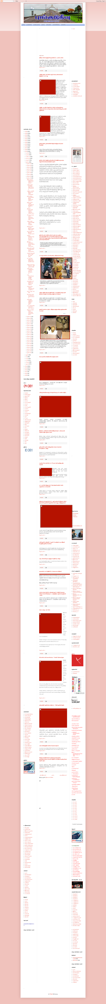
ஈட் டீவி (26, 418)
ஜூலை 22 (29, 178)
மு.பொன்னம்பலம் (76, 671)
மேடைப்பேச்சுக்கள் (28, 848)
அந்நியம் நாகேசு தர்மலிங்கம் (76, 602)
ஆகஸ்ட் (27, 160)
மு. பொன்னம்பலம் (75, 768)
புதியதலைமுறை (28, 419)
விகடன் (26, 912)
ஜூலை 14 (29, 329)
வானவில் (26, 440)
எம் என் (26, 400)
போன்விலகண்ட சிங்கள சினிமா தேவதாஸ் (77, 586)
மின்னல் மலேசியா (28, 747)
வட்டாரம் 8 (75, 813)
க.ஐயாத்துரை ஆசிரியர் (76, 784)
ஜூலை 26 (29, 172)
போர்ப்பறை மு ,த (76, 609)
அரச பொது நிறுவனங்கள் (76, 791)
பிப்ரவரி (27, 362)
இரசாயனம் (75, 260)
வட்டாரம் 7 (75, 811)
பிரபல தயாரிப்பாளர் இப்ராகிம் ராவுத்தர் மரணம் (48, 356)
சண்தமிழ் (27, 737)
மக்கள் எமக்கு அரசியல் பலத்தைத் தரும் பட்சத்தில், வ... (30, 288)
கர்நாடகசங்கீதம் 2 (76, 173)
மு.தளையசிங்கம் (75, 772)
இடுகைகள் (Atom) (49, 777)
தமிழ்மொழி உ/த (76, 227)
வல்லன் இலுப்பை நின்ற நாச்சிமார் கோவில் (76, 716)
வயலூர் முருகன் (37, 24)
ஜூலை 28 (29, 169)
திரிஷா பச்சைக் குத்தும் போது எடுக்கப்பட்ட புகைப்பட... (30, 181)
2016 (26, 149)
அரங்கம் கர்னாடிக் (28, 725)
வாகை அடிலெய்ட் (28, 733)
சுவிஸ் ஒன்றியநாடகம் (77, 708)
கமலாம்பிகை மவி (76, 547)
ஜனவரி (27, 364)
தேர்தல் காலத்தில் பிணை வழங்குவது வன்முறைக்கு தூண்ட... (30, 312)
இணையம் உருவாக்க (29, 831)
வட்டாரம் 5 (75, 808)
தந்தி (26, 438)
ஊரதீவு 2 (74, 906)
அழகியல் (74, 276)
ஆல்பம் (73, 766)
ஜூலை (27, 162)
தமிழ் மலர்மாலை (76, 218)
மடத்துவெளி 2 (75, 901)
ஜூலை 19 (29, 320)
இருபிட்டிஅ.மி (75, 559)
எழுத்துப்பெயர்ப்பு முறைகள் (76, 203)
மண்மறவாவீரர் (75, 935)
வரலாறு (74, 332)
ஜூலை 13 (29, 331)
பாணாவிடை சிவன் (75, 723)
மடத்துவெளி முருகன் (77, 917)
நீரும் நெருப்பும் (27, 853)
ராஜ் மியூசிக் (27, 422)
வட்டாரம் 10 (75, 816)
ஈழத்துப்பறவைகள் (28, 834)
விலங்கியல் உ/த (76, 267)
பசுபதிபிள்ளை (75, 84)
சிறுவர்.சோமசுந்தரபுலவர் (77, 191)
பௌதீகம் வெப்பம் (76, 262)
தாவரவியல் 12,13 (76, 235)
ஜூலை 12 (29, 332)
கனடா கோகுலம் (28, 728)
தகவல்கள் (75, 937)
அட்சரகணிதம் (75, 264)
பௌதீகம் (75, 259)
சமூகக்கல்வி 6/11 (76, 175)
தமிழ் (26, 860)
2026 (26, 131)
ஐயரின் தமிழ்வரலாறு (29, 845)
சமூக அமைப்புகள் (76, 948)
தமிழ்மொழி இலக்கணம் (77, 232)
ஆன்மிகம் (27, 887)
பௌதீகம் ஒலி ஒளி (76, 256)
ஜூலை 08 (29, 340)
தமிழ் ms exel (75, 221)
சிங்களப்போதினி (76, 190)
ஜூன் (27, 355)
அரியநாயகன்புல (76, 562)
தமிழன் (26, 437)
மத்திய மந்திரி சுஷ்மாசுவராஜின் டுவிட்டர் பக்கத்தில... (30, 223)
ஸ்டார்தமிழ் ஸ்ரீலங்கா (29, 714)
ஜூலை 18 (29, 322)
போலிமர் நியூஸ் (27, 394)
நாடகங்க (73, 794)
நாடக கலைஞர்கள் (75, 757)
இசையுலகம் (27, 890)
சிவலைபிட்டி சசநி (76, 646)
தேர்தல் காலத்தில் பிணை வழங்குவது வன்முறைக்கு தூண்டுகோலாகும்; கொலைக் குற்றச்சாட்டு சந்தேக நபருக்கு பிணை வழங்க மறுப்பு (53, 759)
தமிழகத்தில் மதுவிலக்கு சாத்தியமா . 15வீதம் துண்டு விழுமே (51, 705)
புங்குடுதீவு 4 (75, 898)
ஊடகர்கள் (75, 351)
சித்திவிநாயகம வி (76, 550)
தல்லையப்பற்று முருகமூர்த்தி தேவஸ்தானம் (77, 728)
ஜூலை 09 (29, 338)
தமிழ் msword (75, 223)
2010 (26, 373)
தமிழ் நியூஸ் (27, 433)
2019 (26, 144)
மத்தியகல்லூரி (75, 545)
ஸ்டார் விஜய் (27, 756)
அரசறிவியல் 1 (75, 283)
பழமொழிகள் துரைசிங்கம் (75, 581)
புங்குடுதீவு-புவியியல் (75, 736)
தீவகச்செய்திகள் (28, 874)
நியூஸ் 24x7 (27, 396)
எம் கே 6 (26, 408)
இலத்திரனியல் (75, 292)
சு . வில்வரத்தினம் (75, 773)
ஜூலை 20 (29, 318)
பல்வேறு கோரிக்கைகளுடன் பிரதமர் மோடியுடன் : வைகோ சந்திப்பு (52, 392)
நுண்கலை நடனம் (76, 243)
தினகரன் (26, 904)
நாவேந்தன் (75, 673)
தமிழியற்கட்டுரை (76, 199)
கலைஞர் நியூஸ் (28, 413)
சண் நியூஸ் (27, 432)
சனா (26, 427)
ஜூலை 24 (29, 174)
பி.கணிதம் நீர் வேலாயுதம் (77, 242)
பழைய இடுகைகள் (63, 775)
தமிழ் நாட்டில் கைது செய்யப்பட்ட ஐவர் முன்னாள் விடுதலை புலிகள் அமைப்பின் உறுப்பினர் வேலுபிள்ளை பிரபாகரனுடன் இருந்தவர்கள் (52, 502)
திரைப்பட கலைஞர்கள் (76, 750)
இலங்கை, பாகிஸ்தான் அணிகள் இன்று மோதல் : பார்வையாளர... (30, 244)
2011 (26, 371)
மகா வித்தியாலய (76, 922)
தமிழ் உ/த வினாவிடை (77, 219)
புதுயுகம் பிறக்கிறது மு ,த (77, 606)
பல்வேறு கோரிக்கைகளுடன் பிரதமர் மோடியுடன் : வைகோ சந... (30, 238)
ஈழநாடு (74, 309)
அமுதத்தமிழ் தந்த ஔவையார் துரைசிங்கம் (77, 583)
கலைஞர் (26, 415)
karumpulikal (75, 513)
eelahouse (75, 516)
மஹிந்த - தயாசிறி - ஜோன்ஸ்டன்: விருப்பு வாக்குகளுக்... (30, 193)
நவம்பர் (27, 154)
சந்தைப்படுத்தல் (76, 290)
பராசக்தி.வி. (75, 565)
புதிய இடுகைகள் (43, 775)
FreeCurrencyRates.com (77, 525)
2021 (26, 140)
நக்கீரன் (26, 910)
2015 (26, 151)
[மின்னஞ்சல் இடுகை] (46, 70)
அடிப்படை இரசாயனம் (77, 295)
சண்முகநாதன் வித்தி (77, 920)
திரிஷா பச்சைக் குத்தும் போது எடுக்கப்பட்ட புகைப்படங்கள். (51, 57)
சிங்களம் (74, 289)
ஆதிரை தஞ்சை (28, 729)
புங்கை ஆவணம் (28, 842)
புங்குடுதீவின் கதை (75, 745)
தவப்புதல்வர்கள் (28, 877)
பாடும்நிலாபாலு (27, 851)
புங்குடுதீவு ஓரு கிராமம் (76, 741)
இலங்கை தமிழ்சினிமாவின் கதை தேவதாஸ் (77, 595)
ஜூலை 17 (29, 323)
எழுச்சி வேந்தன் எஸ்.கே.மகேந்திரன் (76, 776)
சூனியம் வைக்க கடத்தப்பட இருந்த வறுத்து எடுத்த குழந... (30, 228)
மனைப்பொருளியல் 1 (77, 257)
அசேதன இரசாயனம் (77, 294)
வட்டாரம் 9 (75, 814)
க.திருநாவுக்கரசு (76, 88)
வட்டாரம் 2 (75, 803)
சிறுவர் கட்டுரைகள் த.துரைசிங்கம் (76, 605)
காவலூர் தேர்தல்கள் (28, 837)
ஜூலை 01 (29, 352)
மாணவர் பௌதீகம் (76, 254)
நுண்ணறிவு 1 (75, 246)
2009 (26, 375)
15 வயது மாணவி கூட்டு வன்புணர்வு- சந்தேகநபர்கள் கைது (51, 255)
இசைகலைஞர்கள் (76, 350)
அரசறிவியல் (75, 284)
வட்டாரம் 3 (75, 805)
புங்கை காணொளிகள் (29, 843)
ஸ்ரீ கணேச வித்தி (76, 925)
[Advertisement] (53, 42)
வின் (26, 441)
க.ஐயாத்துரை (75, 94)
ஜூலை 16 (29, 325)
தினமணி (26, 916)
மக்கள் (26, 411)
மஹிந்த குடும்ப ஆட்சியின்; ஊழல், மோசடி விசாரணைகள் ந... (30, 187)
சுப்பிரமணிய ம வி (76, 551)
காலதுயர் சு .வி (75, 576)
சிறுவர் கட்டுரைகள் (76, 188)
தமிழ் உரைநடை (76, 211)
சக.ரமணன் (74, 764)
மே (26, 356)
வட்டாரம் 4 (75, 806)
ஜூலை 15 (29, 327)
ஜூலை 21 (29, 316)
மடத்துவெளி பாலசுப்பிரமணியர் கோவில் (75, 733)
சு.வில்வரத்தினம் (76, 92)
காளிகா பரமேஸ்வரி (75, 725)
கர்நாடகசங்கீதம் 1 (76, 171)
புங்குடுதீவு (63, 24)
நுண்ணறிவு (75, 248)
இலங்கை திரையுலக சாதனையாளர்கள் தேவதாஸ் (76, 598)
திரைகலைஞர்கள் (76, 353)
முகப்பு (23, 24)
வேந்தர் (26, 429)
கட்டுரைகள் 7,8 (76, 253)
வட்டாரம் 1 (75, 802)
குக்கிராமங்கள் (74, 748)
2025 (26, 133)
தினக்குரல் (75, 311)
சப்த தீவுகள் (74, 743)
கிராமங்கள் (27, 884)
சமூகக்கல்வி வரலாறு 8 (77, 179)
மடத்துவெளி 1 (75, 900)
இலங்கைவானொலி (28, 723)
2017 (26, 147)
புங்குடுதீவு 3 (75, 897)
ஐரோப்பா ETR (27, 736)
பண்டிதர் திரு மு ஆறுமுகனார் (75, 789)
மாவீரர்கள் (27, 882)
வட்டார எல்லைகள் (76, 337)
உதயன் (26, 901)
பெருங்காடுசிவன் (76, 617)
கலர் (25, 443)
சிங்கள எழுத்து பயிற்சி (77, 181)
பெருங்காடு (75, 909)
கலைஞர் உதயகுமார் (76, 637)
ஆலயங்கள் (75, 943)
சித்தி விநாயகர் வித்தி (77, 924)
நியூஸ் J (26, 397)
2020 (26, 142)
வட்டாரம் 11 (75, 817)
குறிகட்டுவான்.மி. (76, 558)
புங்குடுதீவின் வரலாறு (76, 738)
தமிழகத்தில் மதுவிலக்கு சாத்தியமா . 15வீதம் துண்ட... (30, 302)
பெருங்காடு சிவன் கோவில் (77, 730)
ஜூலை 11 (29, 334)
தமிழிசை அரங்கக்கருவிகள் (76, 196)
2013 (26, 368)
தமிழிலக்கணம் (76, 287)
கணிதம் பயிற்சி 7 (76, 170)
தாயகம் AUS (27, 739)
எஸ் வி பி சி (27, 435)
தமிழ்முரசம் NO (28, 748)
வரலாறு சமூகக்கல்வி (77, 272)
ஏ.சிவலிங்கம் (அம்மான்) (77, 96)
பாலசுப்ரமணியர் (76, 619)
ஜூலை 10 (29, 336)
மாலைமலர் (27, 913)
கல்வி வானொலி (28, 715)
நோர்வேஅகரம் (27, 753)
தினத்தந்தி (27, 915)
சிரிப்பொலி (27, 430)
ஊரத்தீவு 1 (75, 905)
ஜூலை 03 (29, 349)
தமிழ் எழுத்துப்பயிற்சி (77, 215)
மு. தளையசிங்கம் (76, 86)
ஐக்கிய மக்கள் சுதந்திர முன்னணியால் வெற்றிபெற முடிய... (30, 205)
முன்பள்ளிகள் (75, 346)
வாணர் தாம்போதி (76, 335)
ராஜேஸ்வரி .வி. (75, 567)
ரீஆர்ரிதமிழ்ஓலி (28, 718)
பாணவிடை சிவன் (76, 623)
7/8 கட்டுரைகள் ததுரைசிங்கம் (76, 578)
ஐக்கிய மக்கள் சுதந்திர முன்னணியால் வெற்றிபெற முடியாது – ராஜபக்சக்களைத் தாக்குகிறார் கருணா (51, 160)
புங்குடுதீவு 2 (75, 895)
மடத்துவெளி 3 (75, 903)
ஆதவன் (26, 734)
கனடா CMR (27, 744)
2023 (26, 136)
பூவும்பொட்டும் (27, 829)
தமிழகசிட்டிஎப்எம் (28, 742)
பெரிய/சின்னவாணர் (76, 83)
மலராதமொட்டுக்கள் (28, 846)
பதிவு (74, 301)
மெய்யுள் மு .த (75, 611)
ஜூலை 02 (29, 350)
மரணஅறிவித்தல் (56, 24)
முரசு (26, 416)
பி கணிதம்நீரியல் (76, 240)
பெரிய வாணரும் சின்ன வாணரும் (76, 782)
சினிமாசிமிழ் (27, 892)
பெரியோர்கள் (75, 931)
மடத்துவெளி (29, 24)
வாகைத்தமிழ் (27, 717)
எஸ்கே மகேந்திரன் (76, 89)
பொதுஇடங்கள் (76, 938)
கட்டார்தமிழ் (27, 740)
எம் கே (26, 405)
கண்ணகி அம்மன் (76, 622)
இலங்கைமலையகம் (28, 752)
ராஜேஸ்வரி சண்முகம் (77, 636)
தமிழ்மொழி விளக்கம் (77, 229)
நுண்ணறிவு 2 (75, 245)
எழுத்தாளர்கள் (27, 881)
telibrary (74, 515)
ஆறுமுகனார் (75, 91)
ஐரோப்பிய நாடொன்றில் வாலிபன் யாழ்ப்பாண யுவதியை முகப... (31, 211)
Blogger (51, 994)
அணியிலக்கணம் (76, 286)
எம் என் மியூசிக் (28, 402)
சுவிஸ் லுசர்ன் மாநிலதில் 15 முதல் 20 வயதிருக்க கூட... (30, 271)
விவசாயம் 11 (75, 268)
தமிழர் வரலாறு (27, 865)
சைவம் (26, 835)
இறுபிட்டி (74, 911)
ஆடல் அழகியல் (76, 273)
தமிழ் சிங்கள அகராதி (77, 205)
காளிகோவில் (75, 626)
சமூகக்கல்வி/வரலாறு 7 (77, 178)
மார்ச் (27, 360)
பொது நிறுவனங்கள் (76, 342)
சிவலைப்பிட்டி (75, 913)
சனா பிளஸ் (27, 426)
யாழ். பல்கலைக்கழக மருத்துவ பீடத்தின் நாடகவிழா (49, 558)
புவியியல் (74, 334)
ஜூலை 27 (29, 170)
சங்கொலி (26, 907)
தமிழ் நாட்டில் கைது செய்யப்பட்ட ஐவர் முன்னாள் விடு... (31, 265)
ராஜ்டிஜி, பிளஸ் (27, 421)
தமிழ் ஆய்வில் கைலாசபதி (75, 207)
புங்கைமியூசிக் (27, 854)
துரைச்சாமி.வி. (75, 564)
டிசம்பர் (27, 153)
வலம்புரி (26, 899)
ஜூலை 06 (29, 343)
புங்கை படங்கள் (28, 840)
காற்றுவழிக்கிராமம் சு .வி (77, 608)
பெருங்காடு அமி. (76, 556)
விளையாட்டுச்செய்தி (77, 971)
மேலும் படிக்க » (42, 67)
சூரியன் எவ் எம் (28, 720)
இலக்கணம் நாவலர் (76, 209)
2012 (26, 369)
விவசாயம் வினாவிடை (77, 270)
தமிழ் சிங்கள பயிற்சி (77, 200)
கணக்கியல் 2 (75, 168)
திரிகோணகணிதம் (76, 237)
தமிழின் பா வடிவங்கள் (77, 197)
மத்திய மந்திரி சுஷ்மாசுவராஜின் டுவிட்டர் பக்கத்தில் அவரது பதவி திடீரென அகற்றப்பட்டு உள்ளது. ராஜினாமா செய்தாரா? (52, 293)
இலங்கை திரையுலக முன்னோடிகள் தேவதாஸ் (77, 592)
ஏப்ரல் (27, 358)
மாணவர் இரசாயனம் (77, 251)
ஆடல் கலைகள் (76, 193)
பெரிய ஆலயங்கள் (75, 720)
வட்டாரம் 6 (75, 809)
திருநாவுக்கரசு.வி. (76, 561)
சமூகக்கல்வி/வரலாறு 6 (77, 176)
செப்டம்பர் (28, 158)
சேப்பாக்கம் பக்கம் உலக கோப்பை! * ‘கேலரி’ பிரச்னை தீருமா (51, 657)
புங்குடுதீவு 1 (75, 894)
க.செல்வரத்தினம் (76, 639)
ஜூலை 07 (29, 341)
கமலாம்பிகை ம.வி (76, 919)
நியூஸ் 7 (26, 399)
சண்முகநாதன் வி (76, 553)
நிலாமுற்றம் (49, 24)
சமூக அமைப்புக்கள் (28, 879)
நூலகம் (43, 24)
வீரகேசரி (26, 902)
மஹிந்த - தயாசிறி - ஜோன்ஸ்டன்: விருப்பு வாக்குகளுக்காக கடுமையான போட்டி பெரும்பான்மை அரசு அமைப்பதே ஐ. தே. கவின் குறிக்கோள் (53, 109)
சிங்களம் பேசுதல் (76, 184)
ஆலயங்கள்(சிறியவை (76, 718)
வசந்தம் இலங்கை (28, 745)
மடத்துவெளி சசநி (76, 645)
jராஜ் (25, 424)
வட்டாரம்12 (75, 819)
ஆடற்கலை (75, 275)
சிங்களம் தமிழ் (76, 182)
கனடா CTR (27, 755)
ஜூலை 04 (29, 347)
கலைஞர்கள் (27, 876)
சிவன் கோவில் (75, 625)
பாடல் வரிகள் (27, 857)
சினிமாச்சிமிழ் (27, 867)
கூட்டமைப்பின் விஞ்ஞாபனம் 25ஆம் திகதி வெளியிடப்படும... (31, 260)
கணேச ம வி (75, 548)
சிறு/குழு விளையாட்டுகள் (76, 186)
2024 (26, 135)
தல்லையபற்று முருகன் (77, 620)
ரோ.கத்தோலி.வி (76, 554)
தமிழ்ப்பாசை (75, 231)
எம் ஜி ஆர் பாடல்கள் (28, 849)
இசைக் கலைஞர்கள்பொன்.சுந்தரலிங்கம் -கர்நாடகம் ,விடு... (77, 754)
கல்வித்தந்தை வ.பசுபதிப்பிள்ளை (76, 779)
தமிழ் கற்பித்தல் (76, 216)
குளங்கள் (75, 340)
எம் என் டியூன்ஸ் (28, 407)
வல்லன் (74, 908)
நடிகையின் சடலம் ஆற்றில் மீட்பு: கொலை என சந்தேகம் (50, 571)
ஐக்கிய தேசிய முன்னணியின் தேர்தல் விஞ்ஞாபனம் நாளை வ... (30, 198)
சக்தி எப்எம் (27, 722)
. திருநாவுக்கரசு (75, 786)
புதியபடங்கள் (27, 888)
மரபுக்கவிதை (27, 859)
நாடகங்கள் (75, 354)
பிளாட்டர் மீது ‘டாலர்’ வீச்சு (44, 610)
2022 (26, 138)
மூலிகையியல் (27, 832)
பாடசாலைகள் (27, 893)
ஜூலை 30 (29, 165)
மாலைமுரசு (27, 410)
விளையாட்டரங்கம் (28, 856)
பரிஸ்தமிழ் (75, 303)
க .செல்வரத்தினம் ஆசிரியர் (77, 761)
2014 (26, 366)
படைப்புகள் (75, 940)
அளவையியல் (75, 279)
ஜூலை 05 (29, 345)
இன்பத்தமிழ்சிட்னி (28, 726)
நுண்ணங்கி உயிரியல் (77, 249)
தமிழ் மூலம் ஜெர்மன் (77, 226)
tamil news (75, 960)
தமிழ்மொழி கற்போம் (77, 234)
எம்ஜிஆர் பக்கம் (28, 838)
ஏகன (74, 28)
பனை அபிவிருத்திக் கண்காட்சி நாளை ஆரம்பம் (49, 745)
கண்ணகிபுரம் (75, 914)
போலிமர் (26, 393)
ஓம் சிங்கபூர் (27, 731)
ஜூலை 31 (29, 163)
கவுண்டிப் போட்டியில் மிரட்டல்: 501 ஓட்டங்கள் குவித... (31, 255)
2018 (26, 146)
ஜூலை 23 (29, 176)
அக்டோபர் (28, 156)
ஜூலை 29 (29, 167)
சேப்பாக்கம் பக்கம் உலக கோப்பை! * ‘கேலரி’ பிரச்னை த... (30, 296)
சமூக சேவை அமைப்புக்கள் (77, 792)
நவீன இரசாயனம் (76, 238)
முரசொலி (26, 908)
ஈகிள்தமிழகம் (27, 750)
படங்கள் (26, 885)
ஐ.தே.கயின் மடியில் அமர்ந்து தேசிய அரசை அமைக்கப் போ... (30, 250)
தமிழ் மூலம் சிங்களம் (77, 224)
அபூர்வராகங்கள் (28, 862)
